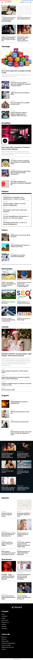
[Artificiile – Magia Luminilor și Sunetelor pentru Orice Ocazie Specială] (9, 566)
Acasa (3, 614)
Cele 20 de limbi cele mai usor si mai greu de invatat (20, 245)
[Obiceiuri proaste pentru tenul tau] (5, 414)
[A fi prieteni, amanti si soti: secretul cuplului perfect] (24, 464)
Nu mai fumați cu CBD (8, 390)
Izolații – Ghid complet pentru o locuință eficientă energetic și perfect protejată (9, 284)
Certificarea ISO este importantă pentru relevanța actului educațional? (21, 172)
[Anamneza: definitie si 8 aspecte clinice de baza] (24, 504)
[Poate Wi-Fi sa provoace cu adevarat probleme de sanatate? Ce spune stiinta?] (5, 85)
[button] (30, 2)
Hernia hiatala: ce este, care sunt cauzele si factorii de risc (9, 534)
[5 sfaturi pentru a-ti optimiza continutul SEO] (24, 294)
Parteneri (4, 639)
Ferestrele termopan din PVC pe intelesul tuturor (23, 18)
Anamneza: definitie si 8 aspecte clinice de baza (24, 514)
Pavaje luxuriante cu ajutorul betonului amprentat (23, 553)
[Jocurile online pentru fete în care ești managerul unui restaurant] (24, 566)
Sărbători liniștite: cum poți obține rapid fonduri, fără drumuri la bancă (16, 355)
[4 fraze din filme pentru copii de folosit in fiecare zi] (24, 587)
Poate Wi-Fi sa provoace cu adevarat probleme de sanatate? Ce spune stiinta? (21, 84)
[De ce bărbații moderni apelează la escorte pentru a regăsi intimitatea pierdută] (24, 29)
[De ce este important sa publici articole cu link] (16, 58)
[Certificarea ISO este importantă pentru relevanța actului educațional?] (5, 173)
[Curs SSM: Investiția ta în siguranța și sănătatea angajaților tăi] (5, 184)
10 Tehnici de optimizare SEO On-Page (23, 319)
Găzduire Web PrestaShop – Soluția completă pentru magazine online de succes (19, 114)
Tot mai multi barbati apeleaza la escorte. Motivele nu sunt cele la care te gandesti (23, 455)
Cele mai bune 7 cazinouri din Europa (8, 302)
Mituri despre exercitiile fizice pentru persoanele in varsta (9, 553)
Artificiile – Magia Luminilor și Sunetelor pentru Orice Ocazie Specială (8, 577)
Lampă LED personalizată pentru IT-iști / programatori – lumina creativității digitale (24, 284)
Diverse (4, 208)
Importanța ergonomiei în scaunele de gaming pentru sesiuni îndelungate (15, 378)
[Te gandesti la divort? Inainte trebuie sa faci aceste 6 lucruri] (24, 481)
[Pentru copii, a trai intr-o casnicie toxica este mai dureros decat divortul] (9, 481)
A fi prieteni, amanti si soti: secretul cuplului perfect (23, 472)
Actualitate (4, 16)
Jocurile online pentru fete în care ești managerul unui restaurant (24, 577)
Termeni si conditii (6, 645)
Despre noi (4, 637)
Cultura (12, 233)
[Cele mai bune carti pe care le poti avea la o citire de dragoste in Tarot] (5, 434)
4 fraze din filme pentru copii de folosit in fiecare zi (24, 597)
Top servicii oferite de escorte (7, 471)
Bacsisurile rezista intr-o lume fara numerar (15, 210)
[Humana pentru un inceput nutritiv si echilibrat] (24, 524)
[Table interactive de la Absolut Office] (5, 95)
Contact (4, 649)
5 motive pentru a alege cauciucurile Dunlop (7, 544)
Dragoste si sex (20, 35)
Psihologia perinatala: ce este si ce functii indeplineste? (15, 223)
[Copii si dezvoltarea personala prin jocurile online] (9, 587)
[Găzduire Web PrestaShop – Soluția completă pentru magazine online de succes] (5, 115)
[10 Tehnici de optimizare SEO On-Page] (24, 311)
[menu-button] (2, 2)
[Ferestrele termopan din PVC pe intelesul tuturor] (24, 10)
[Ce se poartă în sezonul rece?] (5, 424)
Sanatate (3, 511)
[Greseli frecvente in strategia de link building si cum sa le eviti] (9, 311)
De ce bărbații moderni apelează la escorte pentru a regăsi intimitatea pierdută (23, 38)
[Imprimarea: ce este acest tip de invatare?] (5, 237)
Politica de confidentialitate (8, 643)
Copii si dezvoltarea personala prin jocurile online (8, 597)
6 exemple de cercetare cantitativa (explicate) (18, 255)
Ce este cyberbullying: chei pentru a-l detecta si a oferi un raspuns (15, 217)
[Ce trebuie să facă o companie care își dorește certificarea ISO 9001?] (5, 163)
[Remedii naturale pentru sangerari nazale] (9, 504)
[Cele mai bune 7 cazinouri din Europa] (9, 294)
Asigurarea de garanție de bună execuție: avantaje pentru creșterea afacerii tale (9, 38)
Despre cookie (5, 641)
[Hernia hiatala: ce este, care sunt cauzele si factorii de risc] (9, 524)
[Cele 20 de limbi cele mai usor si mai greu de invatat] (5, 247)
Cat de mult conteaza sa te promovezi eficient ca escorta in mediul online (23, 544)
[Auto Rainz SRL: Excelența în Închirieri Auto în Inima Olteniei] (16, 134)
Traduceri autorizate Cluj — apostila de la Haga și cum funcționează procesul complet (8, 19)
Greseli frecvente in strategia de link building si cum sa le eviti (8, 320)
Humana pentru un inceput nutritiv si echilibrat (22, 534)
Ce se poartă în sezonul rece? (20, 422)
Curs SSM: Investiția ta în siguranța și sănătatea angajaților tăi (21, 183)
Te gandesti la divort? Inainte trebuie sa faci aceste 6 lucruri (23, 489)
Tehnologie (4, 68)
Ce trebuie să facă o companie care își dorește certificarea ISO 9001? (20, 162)
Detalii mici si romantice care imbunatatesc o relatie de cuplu (14, 198)
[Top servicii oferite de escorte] (9, 464)
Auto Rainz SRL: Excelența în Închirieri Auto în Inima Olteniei (16, 148)
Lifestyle (3, 352)
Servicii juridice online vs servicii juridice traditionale (14, 204)
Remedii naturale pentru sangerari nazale (7, 514)
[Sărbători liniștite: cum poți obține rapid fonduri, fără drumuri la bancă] (16, 340)
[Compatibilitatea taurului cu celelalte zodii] (5, 404)
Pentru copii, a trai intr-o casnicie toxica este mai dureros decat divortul (8, 489)
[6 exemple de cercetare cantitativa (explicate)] (5, 257)
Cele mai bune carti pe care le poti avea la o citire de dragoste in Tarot (21, 433)
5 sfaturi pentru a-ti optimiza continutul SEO (23, 302)
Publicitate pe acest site (8, 647)
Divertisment (4, 572)
